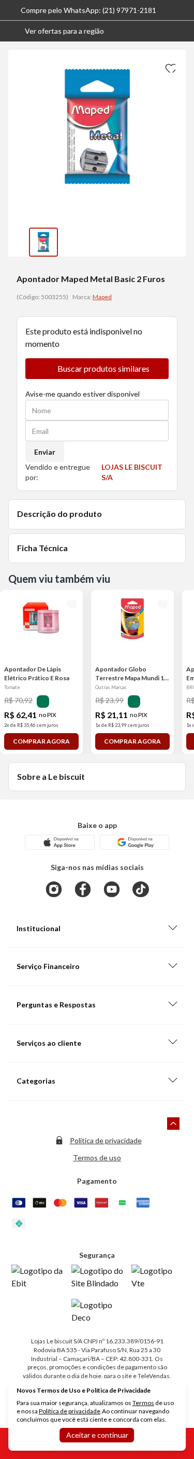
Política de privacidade (106, 1140)
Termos (143, 1403)
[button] (56, 31)
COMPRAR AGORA (41, 741)
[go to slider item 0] (43, 242)
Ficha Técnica (42, 548)
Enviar (44, 451)
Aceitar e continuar (97, 1434)
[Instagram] (53, 889)
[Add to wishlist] (169, 66)
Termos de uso (97, 1157)
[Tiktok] (140, 889)
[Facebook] (82, 889)
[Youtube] (111, 889)
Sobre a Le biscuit (51, 776)
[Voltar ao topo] (173, 1123)
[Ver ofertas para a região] (181, 31)
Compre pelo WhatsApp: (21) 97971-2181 (88, 10)
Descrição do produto (59, 513)
